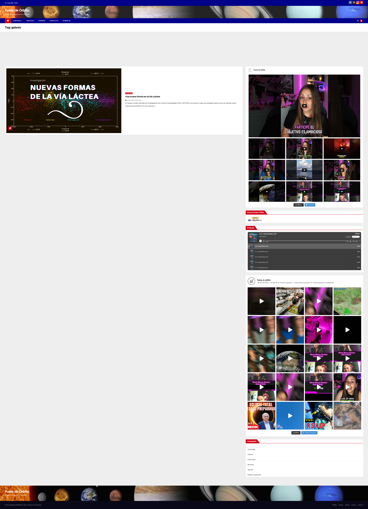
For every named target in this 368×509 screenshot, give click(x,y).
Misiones (251, 464)
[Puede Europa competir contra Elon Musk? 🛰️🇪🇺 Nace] (261, 301)
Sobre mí (66, 21)
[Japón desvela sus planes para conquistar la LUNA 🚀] (261, 358)
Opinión (41, 21)
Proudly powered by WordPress (14, 505)
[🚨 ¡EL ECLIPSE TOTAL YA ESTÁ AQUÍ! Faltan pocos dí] (261, 416)
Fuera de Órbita (17, 10)
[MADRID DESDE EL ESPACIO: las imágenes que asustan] (347, 387)
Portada (17, 21)
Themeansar (37, 505)
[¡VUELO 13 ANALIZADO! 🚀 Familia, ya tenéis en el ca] (319, 416)
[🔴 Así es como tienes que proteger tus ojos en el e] (319, 387)
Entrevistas (251, 459)
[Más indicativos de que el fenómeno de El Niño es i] (290, 330)
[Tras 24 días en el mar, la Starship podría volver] (347, 330)
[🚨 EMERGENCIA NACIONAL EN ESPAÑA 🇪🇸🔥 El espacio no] (347, 416)
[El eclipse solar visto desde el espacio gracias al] (290, 358)
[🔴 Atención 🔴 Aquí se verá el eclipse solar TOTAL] (261, 387)
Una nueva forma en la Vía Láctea (142, 96)
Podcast (30, 21)
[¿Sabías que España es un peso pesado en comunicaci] (319, 301)
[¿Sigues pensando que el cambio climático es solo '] (261, 330)
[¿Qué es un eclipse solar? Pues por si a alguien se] (319, 358)
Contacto (54, 21)
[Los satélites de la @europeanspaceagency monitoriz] (290, 387)
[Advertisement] (184, 46)
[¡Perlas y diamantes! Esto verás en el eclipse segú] (347, 358)
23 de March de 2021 (134, 100)
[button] (358, 20)
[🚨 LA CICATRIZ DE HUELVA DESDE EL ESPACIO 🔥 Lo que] (347, 301)
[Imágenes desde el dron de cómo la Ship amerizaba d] (290, 416)
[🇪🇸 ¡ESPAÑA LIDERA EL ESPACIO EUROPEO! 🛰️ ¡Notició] (290, 301)
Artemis (250, 454)
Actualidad (129, 93)
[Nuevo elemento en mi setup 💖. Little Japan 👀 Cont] (319, 330)
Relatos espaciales (254, 475)
